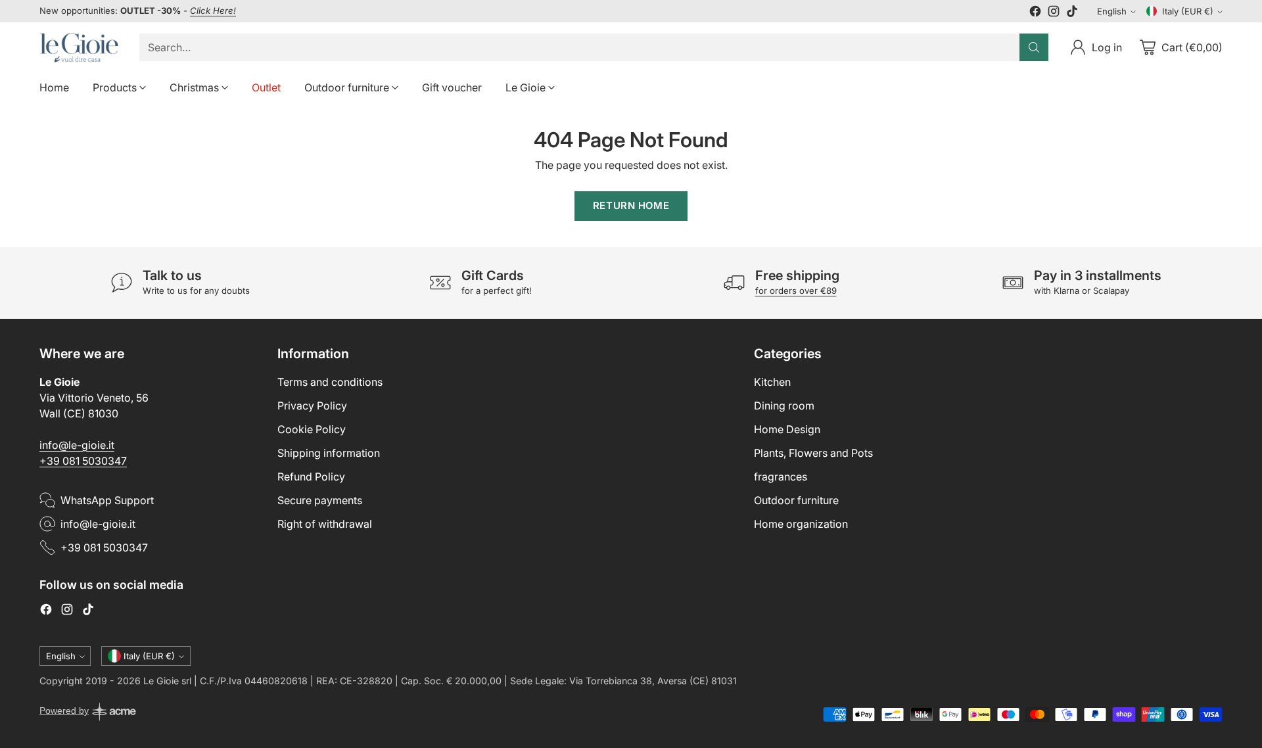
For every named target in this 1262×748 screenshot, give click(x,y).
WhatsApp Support (107, 500)
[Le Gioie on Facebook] (1035, 13)
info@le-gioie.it (76, 445)
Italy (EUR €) (1187, 11)
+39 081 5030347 (83, 460)
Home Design (787, 429)
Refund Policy (311, 476)
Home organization (801, 523)
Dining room (784, 405)
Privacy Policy (312, 405)
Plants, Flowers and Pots (813, 452)
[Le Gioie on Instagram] (1053, 13)
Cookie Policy (311, 429)
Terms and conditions (330, 381)
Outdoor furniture (796, 500)
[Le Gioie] (78, 47)
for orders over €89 (796, 290)
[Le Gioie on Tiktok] (1072, 13)
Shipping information (328, 452)
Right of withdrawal (324, 523)
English (1112, 11)
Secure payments (319, 500)
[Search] (1033, 47)
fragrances (780, 476)
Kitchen (772, 381)
